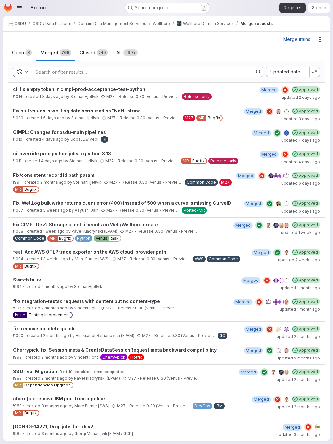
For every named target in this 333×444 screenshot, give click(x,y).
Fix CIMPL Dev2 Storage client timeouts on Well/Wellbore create (85, 224)
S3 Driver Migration (35, 371)
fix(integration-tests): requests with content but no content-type (86, 301)
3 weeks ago (55, 210)
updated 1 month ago (300, 287)
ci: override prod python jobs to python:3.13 (62, 153)
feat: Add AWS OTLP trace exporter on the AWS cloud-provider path (89, 252)
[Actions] (320, 39)
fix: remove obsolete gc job (43, 328)
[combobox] (287, 72)
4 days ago (52, 139)
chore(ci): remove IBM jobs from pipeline (59, 398)
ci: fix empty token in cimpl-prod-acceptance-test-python (79, 89)
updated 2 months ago (298, 336)
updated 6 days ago (300, 183)
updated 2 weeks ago (299, 259)
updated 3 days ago (300, 118)
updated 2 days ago (301, 97)
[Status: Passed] (277, 133)
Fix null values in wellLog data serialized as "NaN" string (77, 110)
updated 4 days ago (300, 140)
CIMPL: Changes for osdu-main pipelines (59, 132)
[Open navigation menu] (19, 8)
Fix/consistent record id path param (53, 175)
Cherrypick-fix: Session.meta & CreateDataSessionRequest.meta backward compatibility (115, 350)
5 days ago (53, 117)
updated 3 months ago (298, 434)
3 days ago (52, 96)
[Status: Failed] (285, 90)
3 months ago (54, 405)
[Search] (258, 72)
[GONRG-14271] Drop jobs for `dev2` (54, 426)
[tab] (22, 53)
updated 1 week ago (300, 232)
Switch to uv (27, 279)
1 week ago (54, 231)
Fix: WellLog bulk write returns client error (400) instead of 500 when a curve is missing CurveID (122, 203)
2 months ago (53, 182)
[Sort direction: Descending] (315, 72)
